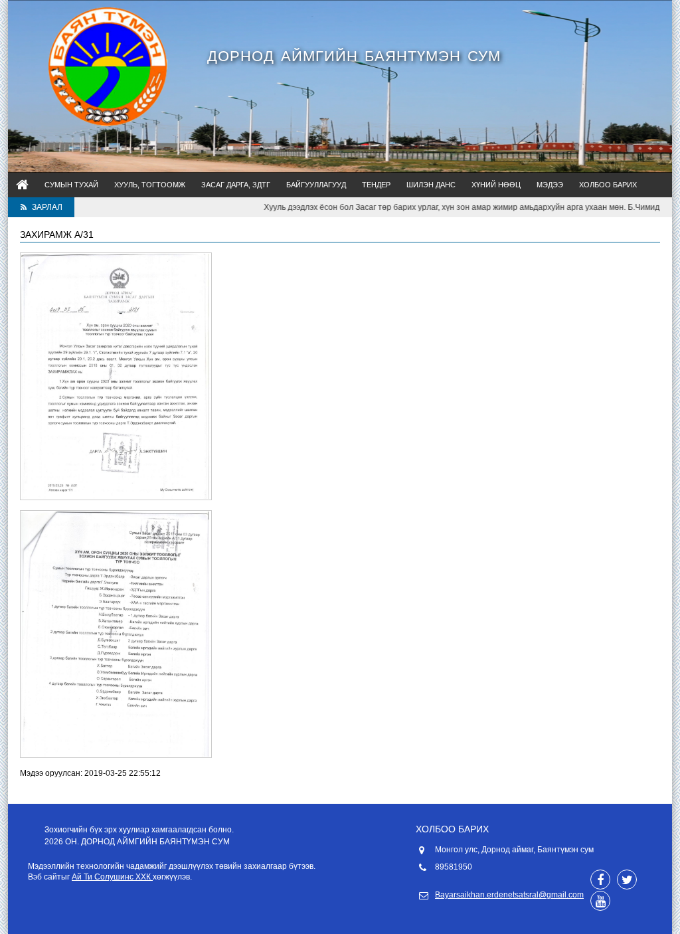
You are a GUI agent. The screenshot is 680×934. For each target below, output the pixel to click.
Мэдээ (550, 185)
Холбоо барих (608, 185)
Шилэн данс (431, 185)
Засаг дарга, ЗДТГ (235, 185)
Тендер (376, 185)
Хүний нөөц (496, 185)
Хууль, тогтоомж (149, 185)
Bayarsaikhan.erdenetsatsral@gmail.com (509, 894)
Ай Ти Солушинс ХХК (112, 877)
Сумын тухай (71, 185)
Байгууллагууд (316, 185)
